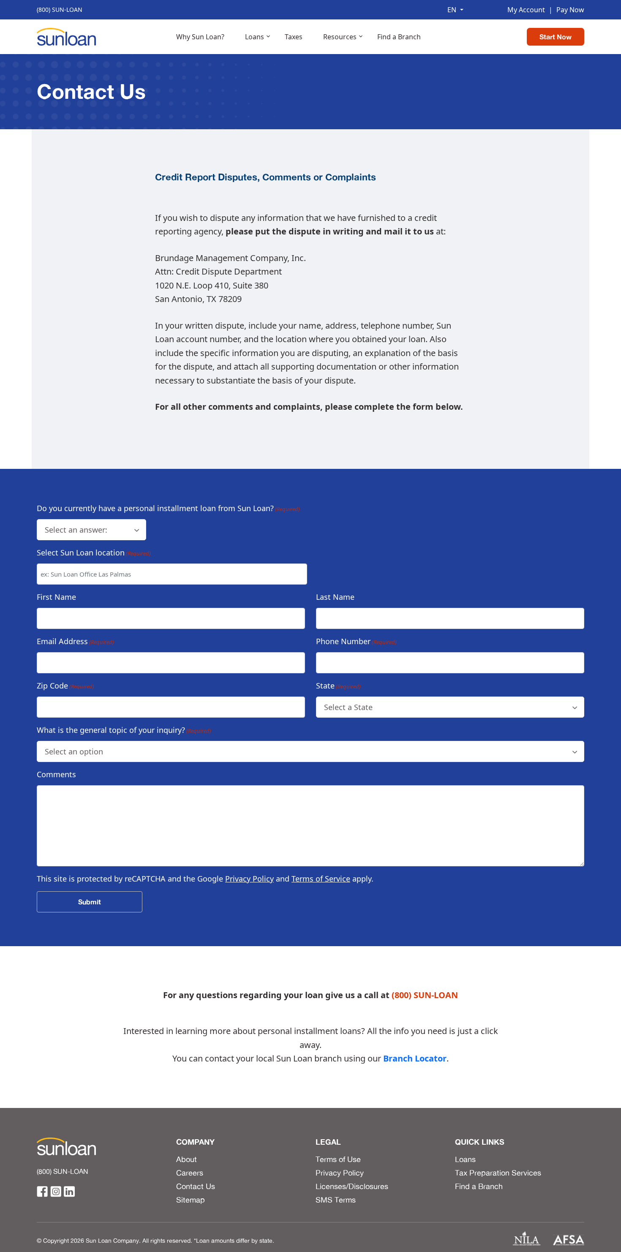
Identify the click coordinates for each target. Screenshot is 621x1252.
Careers (189, 1172)
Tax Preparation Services (498, 1172)
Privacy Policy (249, 879)
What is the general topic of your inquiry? (124, 730)
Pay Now (566, 9)
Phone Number (356, 641)
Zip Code (65, 685)
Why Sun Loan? (200, 36)
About (186, 1159)
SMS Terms (336, 1199)
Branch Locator (415, 1058)
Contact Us (195, 1186)
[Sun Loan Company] (66, 36)
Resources (340, 36)
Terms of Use (338, 1159)
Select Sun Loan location (94, 552)
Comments (56, 774)
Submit (89, 902)
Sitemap (190, 1199)
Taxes (293, 36)
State (338, 685)
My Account (526, 9)
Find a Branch (399, 36)
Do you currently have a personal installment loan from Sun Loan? (168, 508)
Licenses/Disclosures (352, 1186)
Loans (254, 36)
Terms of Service (320, 879)
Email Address (75, 641)
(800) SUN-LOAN (59, 9)
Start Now (555, 37)
